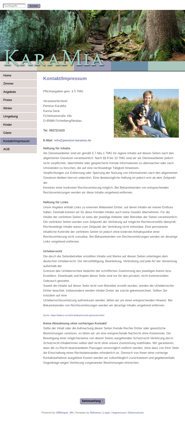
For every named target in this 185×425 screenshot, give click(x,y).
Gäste (7, 133)
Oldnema (95, 412)
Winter (7, 108)
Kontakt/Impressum (16, 141)
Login (106, 412)
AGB (6, 149)
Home (7, 75)
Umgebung (10, 116)
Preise (7, 100)
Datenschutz (136, 412)
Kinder (7, 124)
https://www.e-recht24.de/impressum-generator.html (77, 315)
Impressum (119, 412)
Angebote (9, 92)
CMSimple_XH (64, 412)
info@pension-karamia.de (72, 140)
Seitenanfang (91, 401)
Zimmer (8, 83)
